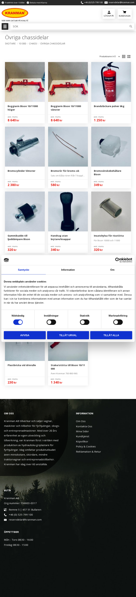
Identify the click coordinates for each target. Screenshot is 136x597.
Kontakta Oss (84, 426)
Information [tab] (68, 269)
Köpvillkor (82, 441)
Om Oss (81, 421)
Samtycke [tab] (23, 269)
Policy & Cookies (86, 446)
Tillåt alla (111, 335)
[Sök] (130, 26)
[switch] (51, 322)
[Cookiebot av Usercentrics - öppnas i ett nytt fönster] (117, 260)
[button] (4, 27)
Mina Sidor (82, 431)
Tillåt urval (68, 335)
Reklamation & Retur (88, 451)
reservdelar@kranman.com (121, 2)
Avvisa (24, 335)
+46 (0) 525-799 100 (93, 2)
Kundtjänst (82, 436)
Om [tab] (112, 269)
